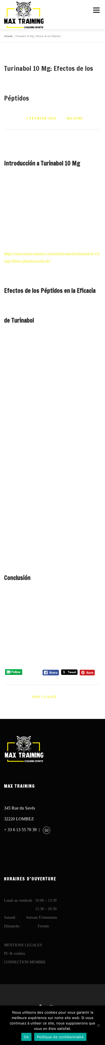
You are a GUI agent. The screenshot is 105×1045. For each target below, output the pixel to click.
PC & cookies (14, 953)
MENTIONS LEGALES (23, 945)
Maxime (74, 118)
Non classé (44, 697)
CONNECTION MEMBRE (25, 962)
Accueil (8, 36)
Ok (26, 1037)
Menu (96, 10)
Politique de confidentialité (60, 1037)
